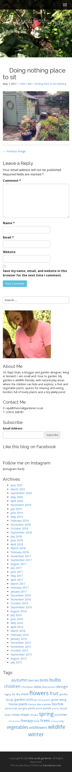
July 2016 (16, 615)
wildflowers (38, 727)
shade (24, 714)
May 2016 (17, 623)
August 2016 (18, 611)
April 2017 (17, 579)
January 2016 (19, 639)
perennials (11, 708)
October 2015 (19, 650)
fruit (54, 693)
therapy (26, 720)
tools (37, 721)
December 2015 (21, 642)
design (62, 686)
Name (9, 223)
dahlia (37, 687)
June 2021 (17, 485)
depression (48, 687)
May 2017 (17, 575)
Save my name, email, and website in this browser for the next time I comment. (35, 273)
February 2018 (20, 552)
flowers (39, 693)
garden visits (23, 699)
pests (31, 708)
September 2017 (21, 560)
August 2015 (18, 658)
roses (16, 714)
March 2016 (18, 631)
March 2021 (18, 489)
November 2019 (21, 505)
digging (7, 694)
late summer (44, 704)
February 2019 (20, 520)
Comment (12, 180)
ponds (47, 708)
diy (13, 694)
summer (60, 714)
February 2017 (20, 587)
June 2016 (17, 619)
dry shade (22, 694)
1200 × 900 (25, 84)
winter (36, 734)
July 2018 (16, 536)
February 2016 (20, 635)
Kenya (32, 704)
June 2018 (17, 540)
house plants (18, 704)
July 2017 (16, 568)
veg (61, 721)
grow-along (58, 699)
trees (45, 720)
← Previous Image (14, 151)
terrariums (14, 721)
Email (8, 237)
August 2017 (18, 564)
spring (46, 713)
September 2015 (21, 654)
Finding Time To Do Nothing (50, 84)
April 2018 (17, 544)
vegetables (17, 727)
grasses (47, 700)
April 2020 (17, 501)
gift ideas (38, 700)
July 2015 (16, 662)
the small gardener (41, 758)
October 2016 (19, 603)
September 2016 (21, 607)
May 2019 (17, 517)
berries (33, 680)
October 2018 (19, 528)
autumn (19, 680)
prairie (55, 708)
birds (44, 680)
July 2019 (16, 509)
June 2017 (17, 572)
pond (39, 708)
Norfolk (57, 704)
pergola (22, 708)
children (12, 686)
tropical (55, 721)
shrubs (34, 715)
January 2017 (19, 591)
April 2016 (17, 627)
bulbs (55, 680)
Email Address (12, 428)
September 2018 (21, 532)
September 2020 (21, 493)
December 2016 (21, 595)
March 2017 (18, 584)
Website (9, 252)
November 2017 (21, 556)
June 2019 (17, 513)
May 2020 (17, 497)
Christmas (27, 687)
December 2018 (21, 524)
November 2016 (21, 599)
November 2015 (21, 646)
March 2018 (18, 548)
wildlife (56, 726)
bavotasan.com (52, 765)
